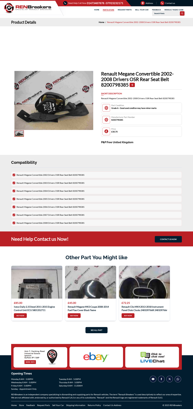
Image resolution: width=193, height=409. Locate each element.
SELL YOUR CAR (141, 10)
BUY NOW (20, 316)
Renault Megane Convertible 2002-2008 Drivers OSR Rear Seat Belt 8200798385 (144, 22)
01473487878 (96, 3)
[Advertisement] (96, 46)
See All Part (96, 330)
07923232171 (114, 3)
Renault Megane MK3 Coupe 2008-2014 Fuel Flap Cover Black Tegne (88, 308)
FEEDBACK (156, 10)
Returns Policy (94, 405)
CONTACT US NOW (168, 239)
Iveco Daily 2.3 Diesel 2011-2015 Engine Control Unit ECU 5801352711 (34, 308)
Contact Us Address (112, 405)
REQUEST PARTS (125, 10)
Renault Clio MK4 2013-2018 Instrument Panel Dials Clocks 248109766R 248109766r (144, 308)
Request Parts (43, 405)
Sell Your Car (58, 405)
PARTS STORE (108, 10)
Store (21, 405)
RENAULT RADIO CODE (174, 10)
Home (102, 22)
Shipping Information (75, 405)
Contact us (170, 3)
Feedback (30, 405)
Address (149, 3)
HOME (96, 10)
